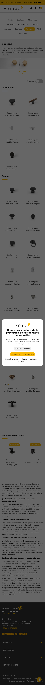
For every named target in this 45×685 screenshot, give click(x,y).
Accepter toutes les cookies (22, 354)
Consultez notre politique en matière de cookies (21, 360)
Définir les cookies (22, 349)
